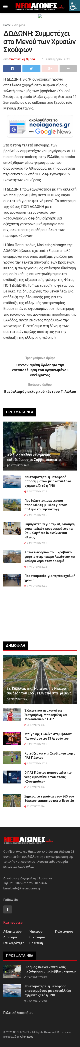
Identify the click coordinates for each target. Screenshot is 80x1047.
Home (7, 25)
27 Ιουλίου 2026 (18, 699)
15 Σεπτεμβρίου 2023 (56, 59)
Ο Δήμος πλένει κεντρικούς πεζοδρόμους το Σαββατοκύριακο (34, 457)
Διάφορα (19, 25)
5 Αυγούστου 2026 (36, 744)
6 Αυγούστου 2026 (36, 763)
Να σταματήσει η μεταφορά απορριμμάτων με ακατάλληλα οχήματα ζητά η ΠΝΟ (47, 481)
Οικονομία (37, 937)
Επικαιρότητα (13, 943)
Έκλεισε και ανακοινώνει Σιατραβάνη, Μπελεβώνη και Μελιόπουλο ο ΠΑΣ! (45, 715)
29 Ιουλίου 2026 (35, 787)
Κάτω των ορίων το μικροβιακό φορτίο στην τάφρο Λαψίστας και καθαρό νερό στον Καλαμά (49, 556)
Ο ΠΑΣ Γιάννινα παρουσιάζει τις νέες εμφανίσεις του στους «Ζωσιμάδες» (48, 777)
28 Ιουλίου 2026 (35, 725)
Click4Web (26, 1036)
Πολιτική (36, 943)
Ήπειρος (35, 931)
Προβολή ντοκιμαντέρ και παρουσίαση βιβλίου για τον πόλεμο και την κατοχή (45, 505)
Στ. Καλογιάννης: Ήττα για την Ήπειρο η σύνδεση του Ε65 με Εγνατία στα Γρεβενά (39, 690)
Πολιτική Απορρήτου (18, 1013)
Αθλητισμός (12, 931)
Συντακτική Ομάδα (22, 59)
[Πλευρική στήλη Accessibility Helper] (74, 5)
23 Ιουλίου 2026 (35, 806)
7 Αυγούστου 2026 (19, 465)
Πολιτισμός (64, 931)
